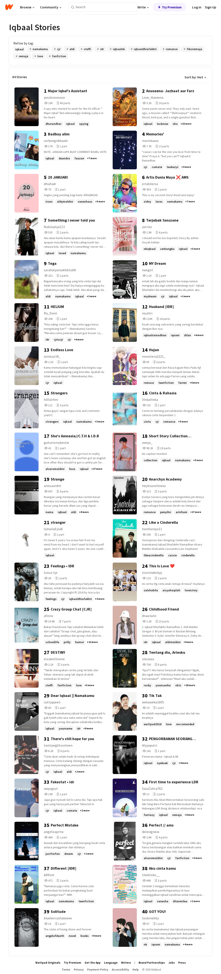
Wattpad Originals (47, 962)
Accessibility (120, 969)
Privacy (79, 969)
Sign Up (210, 7)
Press (182, 962)
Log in (196, 7)
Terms (66, 969)
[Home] (9, 7)
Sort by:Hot (194, 77)
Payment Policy (97, 969)
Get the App (93, 962)
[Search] (72, 7)
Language (111, 962)
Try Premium (172, 7)
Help (136, 969)
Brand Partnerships (152, 962)
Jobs (171, 962)
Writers (126, 962)
